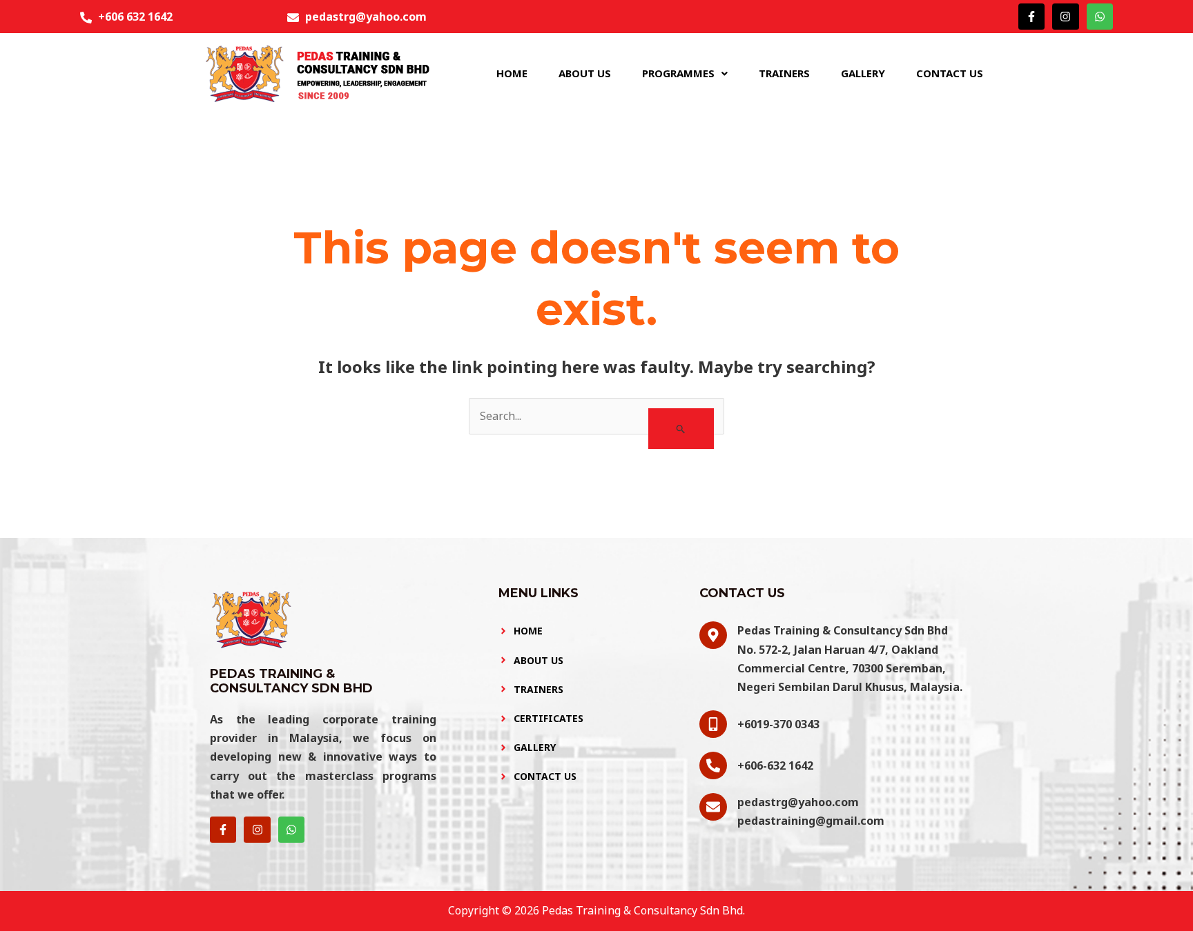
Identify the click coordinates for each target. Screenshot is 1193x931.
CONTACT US (949, 73)
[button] (685, 73)
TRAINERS (784, 73)
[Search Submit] (681, 428)
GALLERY (863, 73)
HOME (511, 73)
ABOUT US (585, 73)
